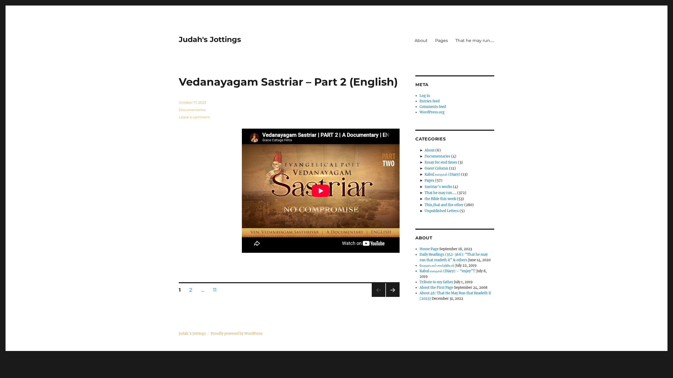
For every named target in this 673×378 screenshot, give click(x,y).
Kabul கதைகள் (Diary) (442, 174)
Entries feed (430, 101)
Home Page (429, 249)
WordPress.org (432, 112)
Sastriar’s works (438, 187)
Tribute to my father (436, 282)
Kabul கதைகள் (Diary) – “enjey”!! (448, 271)
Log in (425, 95)
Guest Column (436, 168)
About (421, 40)
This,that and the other (444, 205)
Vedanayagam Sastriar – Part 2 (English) (288, 81)
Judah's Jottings (210, 39)
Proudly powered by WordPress (237, 333)
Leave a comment (194, 117)
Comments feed (433, 106)
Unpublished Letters (442, 211)
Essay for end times (441, 162)
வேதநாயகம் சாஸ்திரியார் (437, 265)
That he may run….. (474, 40)
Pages (441, 40)
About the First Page (436, 287)
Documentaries (192, 110)
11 (217, 290)
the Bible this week (440, 199)
